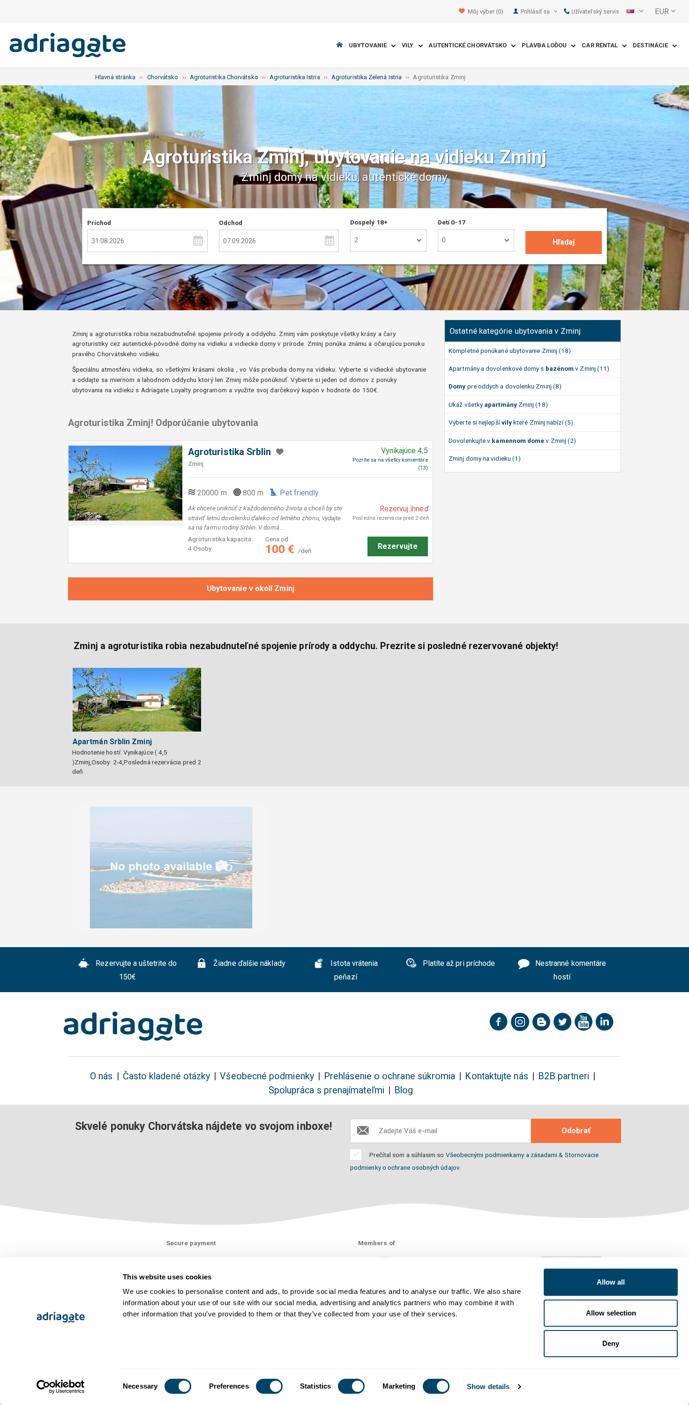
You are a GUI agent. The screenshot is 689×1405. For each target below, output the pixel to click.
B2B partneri (563, 1076)
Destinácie (652, 45)
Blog (403, 1090)
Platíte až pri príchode (457, 963)
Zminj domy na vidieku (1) (485, 458)
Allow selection (611, 1313)
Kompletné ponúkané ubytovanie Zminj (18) (510, 350)
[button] (635, 11)
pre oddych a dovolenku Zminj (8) (505, 386)
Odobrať (576, 1130)
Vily (410, 45)
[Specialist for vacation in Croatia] (133, 1026)
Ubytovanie (370, 45)
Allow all (611, 1282)
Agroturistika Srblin (229, 452)
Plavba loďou (546, 45)
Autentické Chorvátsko (469, 45)
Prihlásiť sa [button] (536, 11)
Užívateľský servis (595, 11)
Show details (488, 1386)
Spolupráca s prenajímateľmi (326, 1090)
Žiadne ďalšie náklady (248, 963)
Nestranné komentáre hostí (570, 970)
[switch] (269, 1386)
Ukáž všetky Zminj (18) (498, 404)
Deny (610, 1343)
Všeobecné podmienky (267, 1076)
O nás (101, 1076)
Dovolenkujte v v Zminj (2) (512, 440)
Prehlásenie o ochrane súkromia (389, 1076)
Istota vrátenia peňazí (353, 970)
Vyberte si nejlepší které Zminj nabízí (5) (511, 422)
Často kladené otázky (166, 1076)
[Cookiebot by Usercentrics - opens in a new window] (61, 1387)
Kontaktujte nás (496, 1076)
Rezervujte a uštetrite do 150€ (135, 970)
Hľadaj (564, 242)
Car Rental (602, 45)
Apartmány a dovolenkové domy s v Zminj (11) (529, 368)
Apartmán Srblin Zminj (112, 741)
